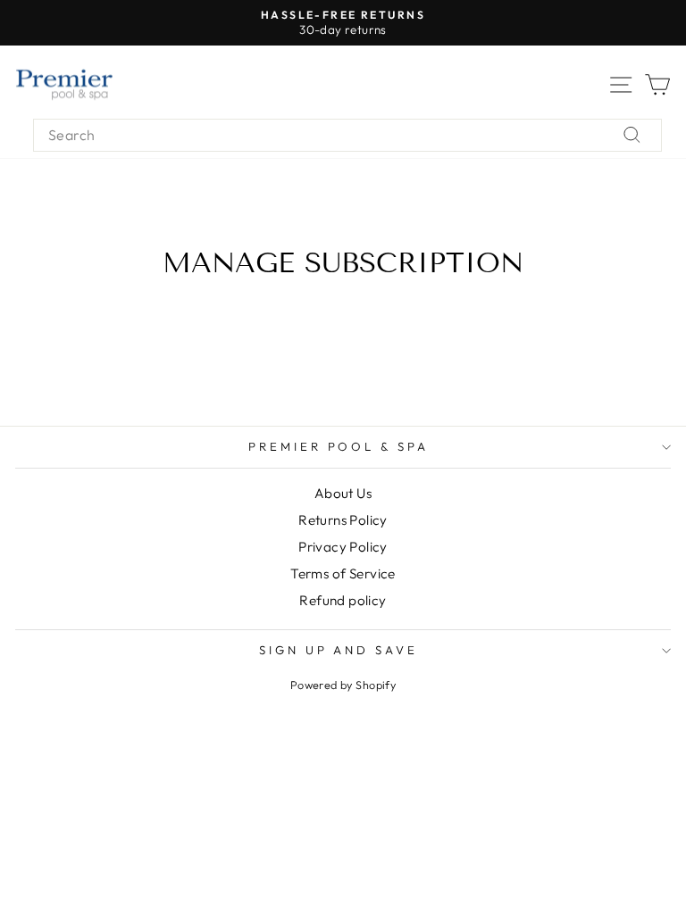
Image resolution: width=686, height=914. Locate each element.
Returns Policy (343, 519)
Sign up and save (339, 650)
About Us (343, 493)
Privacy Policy (343, 546)
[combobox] (347, 135)
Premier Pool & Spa (339, 446)
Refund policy (342, 600)
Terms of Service (343, 573)
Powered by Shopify (343, 684)
